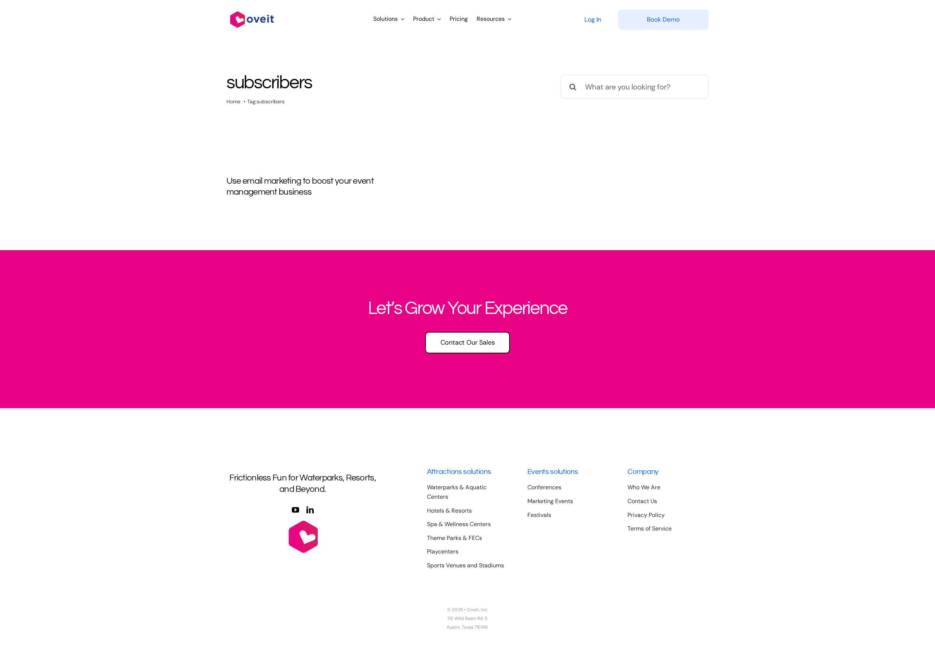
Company (643, 471)
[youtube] (295, 510)
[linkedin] (310, 510)
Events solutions (552, 471)
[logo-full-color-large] (252, 10)
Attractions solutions (459, 471)
